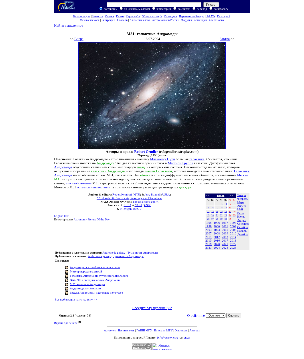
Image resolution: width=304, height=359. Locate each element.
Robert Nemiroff (122, 194)
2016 (217, 240)
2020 (217, 244)
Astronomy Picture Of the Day (92, 219)
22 (221, 215)
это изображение (78, 183)
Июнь (240, 213)
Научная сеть (126, 330)
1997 (225, 222)
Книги (120, 16)
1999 (208, 226)
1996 (217, 222)
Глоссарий (223, 16)
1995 (208, 222)
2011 (208, 237)
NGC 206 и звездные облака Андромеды (95, 280)
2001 (225, 226)
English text (61, 216)
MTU (137, 194)
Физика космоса (89, 20)
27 (212, 219)
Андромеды (63, 167)
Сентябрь (243, 223)
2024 (217, 247)
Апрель (241, 206)
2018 (233, 240)
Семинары (200, 20)
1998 (233, 222)
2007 (208, 233)
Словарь (122, 20)
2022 (233, 244)
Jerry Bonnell (152, 194)
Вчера (78, 39)
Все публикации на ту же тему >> (76, 299)
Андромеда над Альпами (85, 288)
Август (241, 220)
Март (240, 202)
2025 (225, 247)
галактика (197, 159)
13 (212, 211)
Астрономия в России (165, 20)
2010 (233, 233)
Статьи (109, 16)
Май (240, 209)
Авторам (194, 330)
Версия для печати (66, 323)
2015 (208, 240)
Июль (241, 216)
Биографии (108, 20)
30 (226, 219)
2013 (225, 237)
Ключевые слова (140, 20)
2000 (217, 226)
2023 (208, 247)
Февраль (242, 198)
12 (208, 211)
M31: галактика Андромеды (87, 284)
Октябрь (242, 227)
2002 (233, 226)
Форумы (186, 20)
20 (212, 215)
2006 (233, 230)
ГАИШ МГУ (144, 330)
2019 (208, 244)
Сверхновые (217, 20)
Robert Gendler (146, 151)
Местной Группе (180, 163)
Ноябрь (242, 230)
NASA (138, 205)
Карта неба (133, 16)
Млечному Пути (162, 159)
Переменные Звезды (191, 16)
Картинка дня (81, 16)
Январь (241, 195)
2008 (217, 233)
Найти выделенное (68, 25)
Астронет (110, 330)
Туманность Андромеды (143, 252)
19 (208, 215)
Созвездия (170, 16)
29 (221, 219)
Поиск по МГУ (163, 330)
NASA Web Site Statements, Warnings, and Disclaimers (129, 198)
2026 (233, 247)
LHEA (127, 205)
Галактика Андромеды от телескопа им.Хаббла (99, 275)
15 (221, 211)
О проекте (181, 330)
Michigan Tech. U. (131, 208)
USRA (166, 194)
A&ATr (210, 16)
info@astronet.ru (167, 337)
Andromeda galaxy (113, 252)
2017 (225, 240)
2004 (217, 230)
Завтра (225, 39)
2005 (225, 230)
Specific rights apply (145, 201)
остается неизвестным (94, 187)
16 (226, 211)
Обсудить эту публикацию (152, 308)
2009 (225, 233)
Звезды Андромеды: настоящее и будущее (96, 292)
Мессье (242, 175)
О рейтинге (196, 315)
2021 (225, 244)
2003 (208, 230)
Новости (97, 16)
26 (208, 219)
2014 (233, 237)
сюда (187, 337)
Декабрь (242, 234)
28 (217, 219)
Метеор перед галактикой (86, 271)
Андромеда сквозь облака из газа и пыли (95, 267)
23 (226, 215)
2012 (217, 237)
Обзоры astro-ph (152, 16)
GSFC (147, 205)
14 (217, 211)
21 (217, 215)
